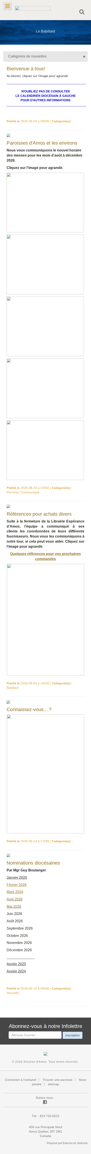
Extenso (67, 1143)
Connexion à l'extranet (20, 1079)
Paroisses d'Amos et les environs (42, 143)
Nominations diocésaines (33, 863)
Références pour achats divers (39, 514)
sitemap (53, 1084)
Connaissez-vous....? (29, 709)
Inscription (72, 1035)
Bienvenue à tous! (26, 68)
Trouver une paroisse (57, 1079)
